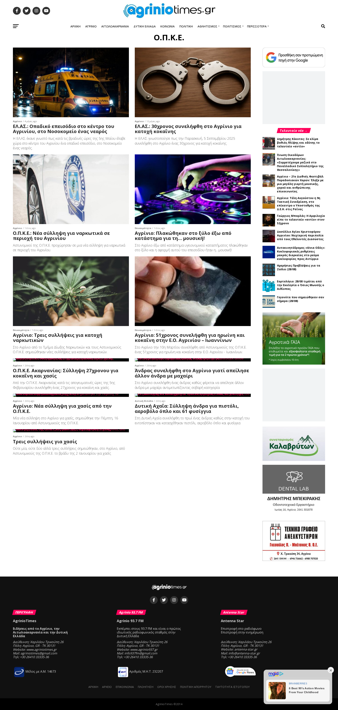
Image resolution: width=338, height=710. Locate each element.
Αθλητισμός (207, 26)
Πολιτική (186, 26)
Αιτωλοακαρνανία (115, 26)
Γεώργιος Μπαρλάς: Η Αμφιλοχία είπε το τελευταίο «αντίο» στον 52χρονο (301, 219)
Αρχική (75, 26)
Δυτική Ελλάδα (145, 26)
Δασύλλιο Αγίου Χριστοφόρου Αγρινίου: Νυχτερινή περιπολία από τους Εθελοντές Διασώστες (300, 235)
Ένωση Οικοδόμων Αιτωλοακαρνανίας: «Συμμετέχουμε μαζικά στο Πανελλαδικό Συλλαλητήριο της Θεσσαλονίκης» (300, 162)
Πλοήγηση (145, 687)
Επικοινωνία (125, 687)
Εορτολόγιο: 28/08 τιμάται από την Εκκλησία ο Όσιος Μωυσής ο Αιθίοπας (300, 285)
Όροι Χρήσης (166, 687)
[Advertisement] (293, 97)
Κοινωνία (167, 26)
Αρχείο (107, 687)
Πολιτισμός (232, 26)
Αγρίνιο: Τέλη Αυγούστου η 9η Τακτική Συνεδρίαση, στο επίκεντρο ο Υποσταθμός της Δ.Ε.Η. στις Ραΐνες (298, 203)
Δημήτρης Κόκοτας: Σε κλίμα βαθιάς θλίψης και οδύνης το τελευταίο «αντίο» (298, 142)
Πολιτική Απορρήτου (195, 687)
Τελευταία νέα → (293, 130)
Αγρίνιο (91, 26)
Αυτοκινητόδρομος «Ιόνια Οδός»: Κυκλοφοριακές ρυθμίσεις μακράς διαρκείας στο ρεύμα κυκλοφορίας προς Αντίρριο (301, 253)
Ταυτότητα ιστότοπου (232, 687)
